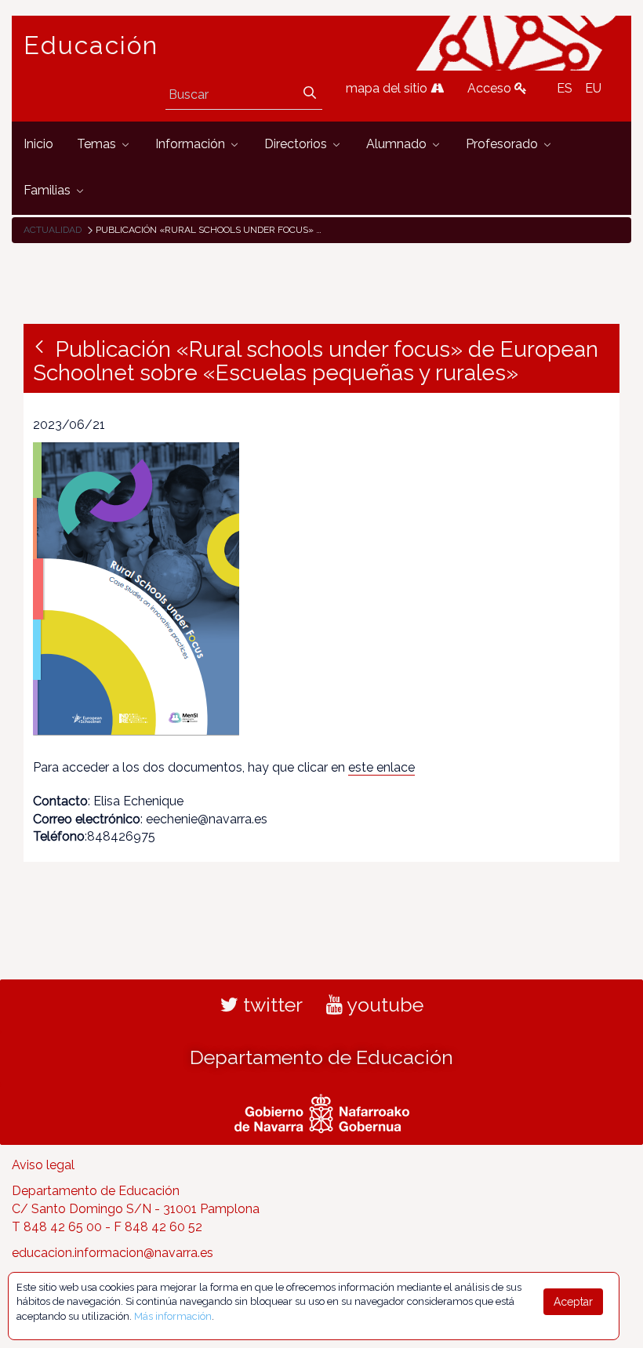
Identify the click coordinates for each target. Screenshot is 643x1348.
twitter (270, 1004)
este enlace (381, 767)
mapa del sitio (388, 88)
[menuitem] (38, 145)
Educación (91, 45)
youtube (383, 1004)
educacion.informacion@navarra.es (112, 1252)
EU (593, 88)
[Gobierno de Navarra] (321, 1112)
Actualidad (53, 229)
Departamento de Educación (321, 1057)
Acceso (490, 88)
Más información (173, 1316)
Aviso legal (43, 1164)
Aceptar (573, 1301)
